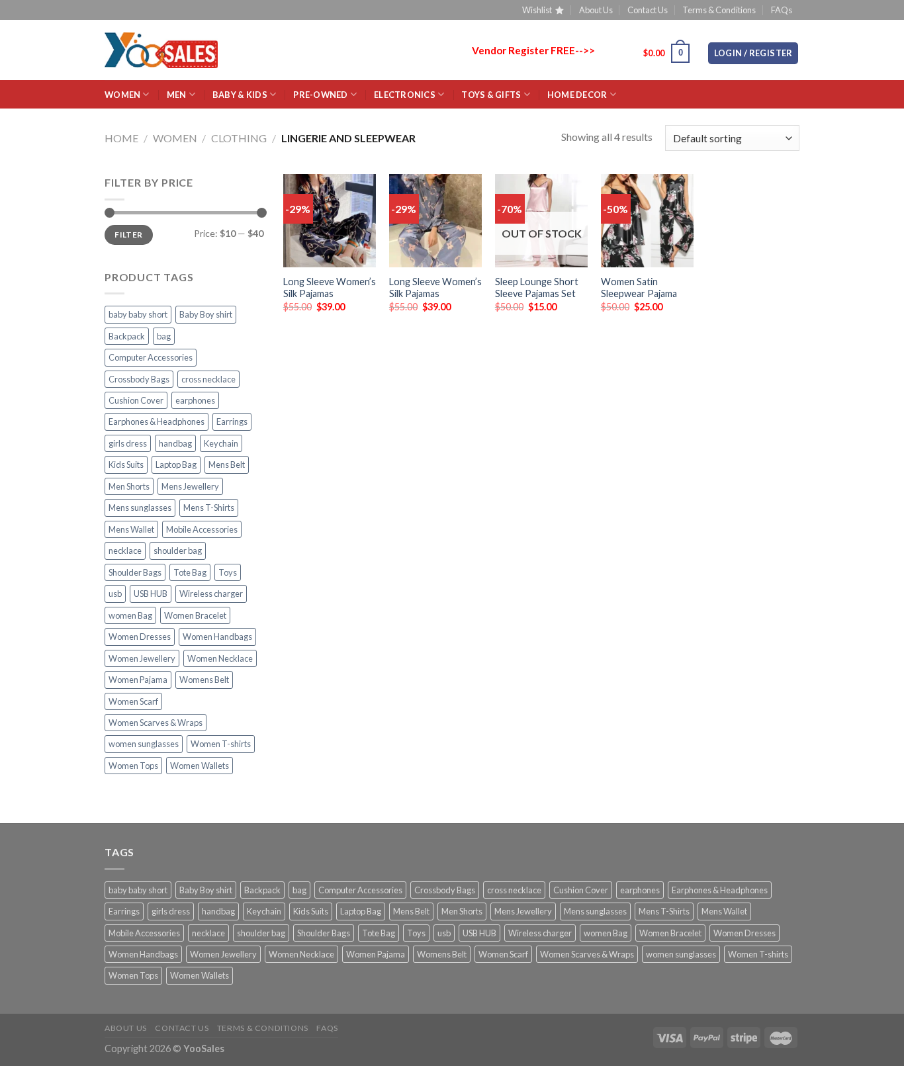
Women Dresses (140, 636)
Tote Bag (189, 572)
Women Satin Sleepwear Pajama (639, 288)
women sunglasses (144, 743)
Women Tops (133, 765)
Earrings (232, 421)
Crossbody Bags (139, 379)
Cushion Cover (136, 400)
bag (164, 336)
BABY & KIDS (239, 94)
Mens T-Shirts (208, 507)
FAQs (781, 10)
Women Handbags (217, 636)
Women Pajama (138, 679)
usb (115, 593)
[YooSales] (161, 50)
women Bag (130, 615)
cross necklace (208, 379)
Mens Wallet (131, 529)
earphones (195, 400)
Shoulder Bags (135, 572)
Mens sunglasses (140, 507)
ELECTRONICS (404, 94)
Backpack (127, 336)
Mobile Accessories (202, 529)
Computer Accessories (151, 357)
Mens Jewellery (190, 486)
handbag (175, 443)
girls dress (128, 443)
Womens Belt (204, 679)
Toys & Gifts (491, 94)
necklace (125, 550)
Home (121, 138)
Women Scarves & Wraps (156, 722)
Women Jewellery (142, 658)
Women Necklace (220, 658)
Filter (128, 235)
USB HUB (150, 593)
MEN (177, 94)
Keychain (221, 443)
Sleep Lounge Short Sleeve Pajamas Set (536, 288)
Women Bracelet (195, 615)
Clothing (239, 138)
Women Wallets (199, 765)
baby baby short (138, 314)
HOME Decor (577, 94)
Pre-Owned (320, 94)
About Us (596, 10)
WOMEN (122, 94)
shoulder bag (178, 550)
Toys (227, 572)
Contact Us (647, 10)
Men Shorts (129, 486)
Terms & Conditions (719, 10)
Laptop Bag (176, 464)
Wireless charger (211, 593)
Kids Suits (126, 464)
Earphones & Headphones (156, 421)
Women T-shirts (221, 743)
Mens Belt (226, 464)
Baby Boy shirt (205, 314)
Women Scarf (133, 701)
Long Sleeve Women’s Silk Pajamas (329, 288)
